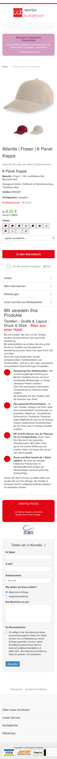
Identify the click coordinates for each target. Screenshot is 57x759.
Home (5, 66)
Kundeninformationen (36, 689)
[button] (23, 266)
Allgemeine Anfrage (18, 592)
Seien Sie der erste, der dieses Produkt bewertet (26, 164)
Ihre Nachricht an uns (17, 601)
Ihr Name (10, 552)
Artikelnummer (13, 575)
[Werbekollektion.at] (28, 12)
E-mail (9, 563)
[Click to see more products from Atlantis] (28, 530)
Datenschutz (16, 689)
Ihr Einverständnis (15, 627)
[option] (5, 226)
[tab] (28, 278)
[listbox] (28, 229)
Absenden (13, 664)
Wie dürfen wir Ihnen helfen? (21, 587)
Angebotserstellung (18, 596)
